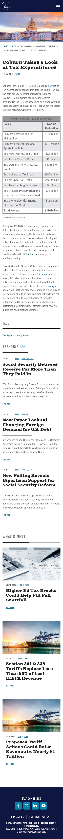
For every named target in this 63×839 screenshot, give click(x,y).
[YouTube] (43, 806)
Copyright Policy (39, 816)
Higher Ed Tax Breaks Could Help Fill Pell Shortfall (31, 595)
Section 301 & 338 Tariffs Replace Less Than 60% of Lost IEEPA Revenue (29, 671)
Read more (7, 515)
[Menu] (58, 5)
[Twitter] (26, 806)
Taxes (27, 585)
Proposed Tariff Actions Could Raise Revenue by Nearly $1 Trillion (30, 749)
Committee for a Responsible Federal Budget (6, 6)
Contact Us (17, 816)
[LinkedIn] (35, 806)
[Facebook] (18, 806)
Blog (20, 585)
